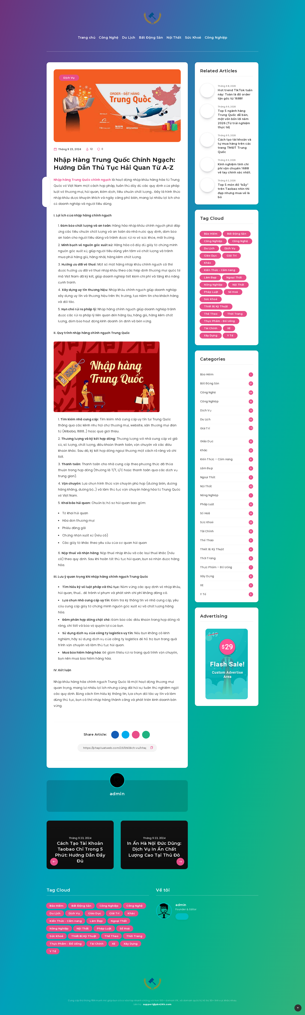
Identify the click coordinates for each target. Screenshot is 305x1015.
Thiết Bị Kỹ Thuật (216, 306)
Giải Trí (232, 255)
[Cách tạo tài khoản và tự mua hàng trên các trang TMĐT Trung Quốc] (207, 140)
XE (229, 328)
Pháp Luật (211, 292)
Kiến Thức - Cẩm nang (219, 270)
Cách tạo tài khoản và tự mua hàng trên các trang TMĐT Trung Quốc (234, 146)
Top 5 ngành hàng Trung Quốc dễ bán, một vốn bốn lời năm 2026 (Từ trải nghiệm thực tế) (234, 119)
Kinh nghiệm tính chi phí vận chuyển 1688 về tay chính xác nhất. (234, 168)
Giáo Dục (210, 255)
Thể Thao (210, 313)
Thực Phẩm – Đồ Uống (216, 567)
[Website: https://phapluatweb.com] (117, 802)
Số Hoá (233, 292)
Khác (207, 262)
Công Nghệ (108, 38)
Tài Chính (210, 328)
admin (117, 793)
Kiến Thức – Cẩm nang (216, 459)
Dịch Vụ (69, 77)
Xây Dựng (210, 335)
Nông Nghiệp (213, 284)
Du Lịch (128, 38)
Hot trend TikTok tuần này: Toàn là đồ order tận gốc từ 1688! (235, 94)
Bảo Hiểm (210, 233)
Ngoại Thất (234, 277)
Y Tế (230, 335)
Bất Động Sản (151, 38)
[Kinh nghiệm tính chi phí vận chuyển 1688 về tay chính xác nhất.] (207, 165)
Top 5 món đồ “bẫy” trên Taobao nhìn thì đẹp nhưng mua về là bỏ (234, 191)
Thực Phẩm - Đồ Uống (219, 321)
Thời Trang (235, 313)
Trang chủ (86, 38)
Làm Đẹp (210, 277)
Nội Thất (173, 38)
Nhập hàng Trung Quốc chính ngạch (82, 180)
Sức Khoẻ (193, 38)
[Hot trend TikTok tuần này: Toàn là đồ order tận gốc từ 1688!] (207, 90)
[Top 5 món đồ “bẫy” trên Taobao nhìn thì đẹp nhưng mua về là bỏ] (207, 185)
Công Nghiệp (216, 38)
